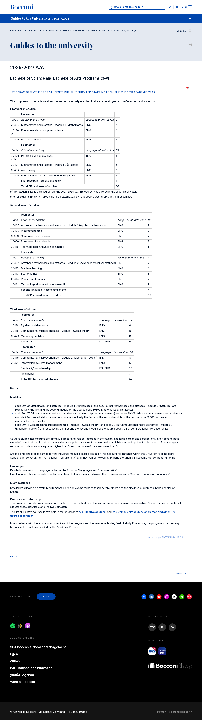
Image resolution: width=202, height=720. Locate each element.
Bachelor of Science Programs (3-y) (119, 30)
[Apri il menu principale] (190, 7)
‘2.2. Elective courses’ (92, 511)
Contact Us (182, 31)
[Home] (21, 7)
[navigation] (101, 18)
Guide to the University (50, 30)
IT (177, 7)
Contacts (46, 596)
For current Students (27, 30)
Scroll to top (180, 573)
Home (13, 30)
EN (170, 7)
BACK (13, 556)
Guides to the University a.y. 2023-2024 (81, 30)
